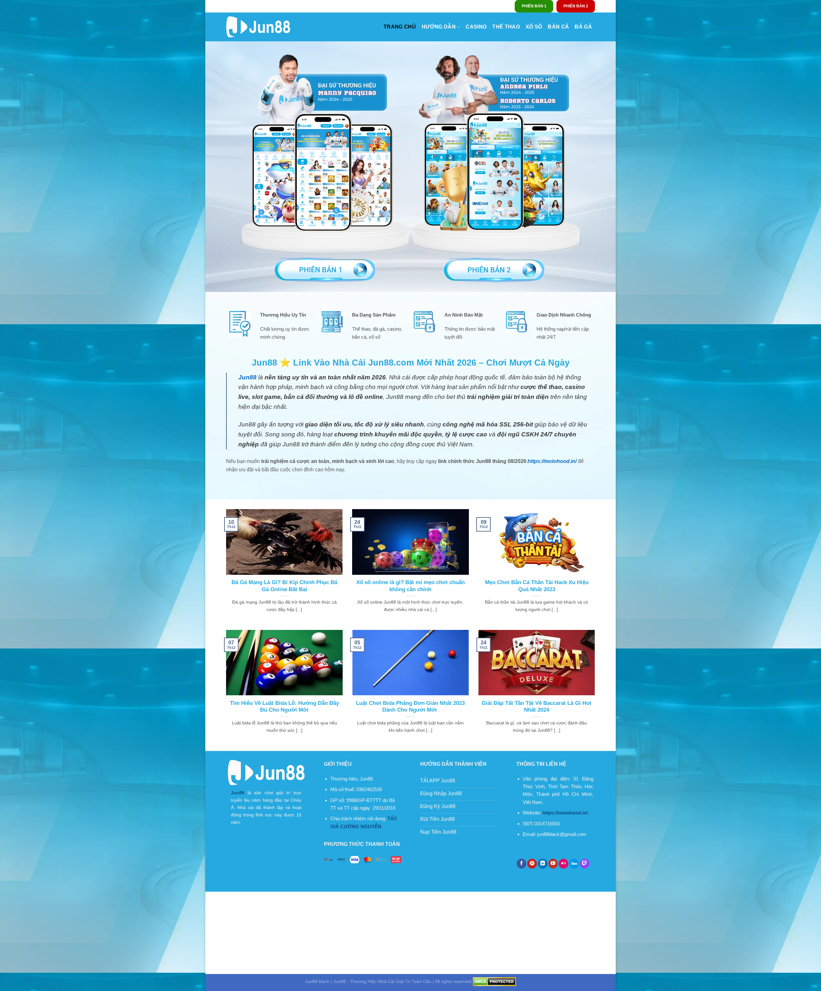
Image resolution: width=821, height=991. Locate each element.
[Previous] (225, 689)
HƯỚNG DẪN (439, 26)
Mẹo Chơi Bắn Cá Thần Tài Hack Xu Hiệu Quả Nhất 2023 (536, 585)
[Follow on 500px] (574, 864)
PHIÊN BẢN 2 (575, 6)
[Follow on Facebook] (521, 864)
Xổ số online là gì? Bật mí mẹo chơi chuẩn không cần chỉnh (410, 585)
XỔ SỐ (534, 26)
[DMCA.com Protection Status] (494, 981)
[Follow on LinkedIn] (542, 864)
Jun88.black (317, 981)
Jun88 (237, 792)
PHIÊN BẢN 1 (534, 6)
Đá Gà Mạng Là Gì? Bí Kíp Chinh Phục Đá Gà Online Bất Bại (284, 585)
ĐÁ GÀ (583, 26)
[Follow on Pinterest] (532, 864)
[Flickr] (563, 864)
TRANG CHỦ (400, 26)
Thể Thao (506, 26)
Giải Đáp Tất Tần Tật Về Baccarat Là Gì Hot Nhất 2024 (536, 706)
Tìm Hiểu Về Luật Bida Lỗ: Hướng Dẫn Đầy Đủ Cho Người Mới (284, 706)
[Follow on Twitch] (584, 864)
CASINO (476, 26)
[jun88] (258, 26)
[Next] (596, 689)
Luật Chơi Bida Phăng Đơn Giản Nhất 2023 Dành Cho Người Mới (410, 706)
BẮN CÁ (558, 26)
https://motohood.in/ (552, 461)
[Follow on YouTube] (553, 864)
